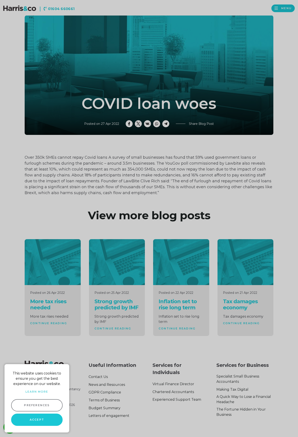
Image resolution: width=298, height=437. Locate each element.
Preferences (37, 405)
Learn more (37, 391)
